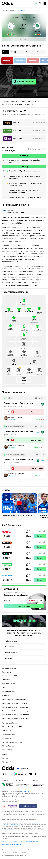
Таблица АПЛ (6, 738)
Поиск (40, 3)
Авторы (4, 853)
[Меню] (45, 3)
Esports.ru (23, 784)
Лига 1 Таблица (7, 750)
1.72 (40, 600)
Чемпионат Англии (8, 683)
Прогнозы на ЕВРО (9, 691)
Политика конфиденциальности (12, 844)
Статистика (30, 52)
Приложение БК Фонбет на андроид (15, 703)
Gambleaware (28, 806)
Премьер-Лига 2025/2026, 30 (24, 17)
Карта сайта (13, 841)
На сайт (40, 536)
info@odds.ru (25, 791)
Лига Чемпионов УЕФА (10, 676)
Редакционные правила (18, 850)
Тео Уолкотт (9, 647)
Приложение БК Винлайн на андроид (15, 715)
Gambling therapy (12, 806)
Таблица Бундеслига (9, 735)
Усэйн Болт (9, 658)
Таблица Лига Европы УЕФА (12, 727)
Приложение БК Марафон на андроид (15, 718)
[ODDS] (7, 3)
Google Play (20, 774)
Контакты (4, 841)
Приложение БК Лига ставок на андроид (16, 711)
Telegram (35, 774)
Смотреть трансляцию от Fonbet (33, 60)
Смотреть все (24, 482)
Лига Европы (6, 672)
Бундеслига (6, 680)
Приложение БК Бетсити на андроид (15, 707)
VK (31, 774)
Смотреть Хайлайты (7, 60)
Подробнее (23, 39)
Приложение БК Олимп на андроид (14, 699)
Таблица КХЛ (6, 758)
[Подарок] (35, 3)
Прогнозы (41, 52)
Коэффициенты (16, 52)
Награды (39, 784)
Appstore (7, 774)
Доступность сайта (34, 850)
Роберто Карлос (11, 641)
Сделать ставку (24, 606)
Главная (5, 10)
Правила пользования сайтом (28, 841)
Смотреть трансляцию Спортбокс (20, 60)
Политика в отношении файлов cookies (14, 856)
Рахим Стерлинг (11, 652)
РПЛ (3, 687)
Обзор (5, 52)
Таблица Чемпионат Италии (12, 742)
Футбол (12, 10)
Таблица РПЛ (6, 731)
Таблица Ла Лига (8, 746)
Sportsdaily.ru (7, 784)
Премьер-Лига (21, 10)
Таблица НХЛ (6, 762)
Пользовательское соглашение (18, 853)
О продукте (5, 850)
